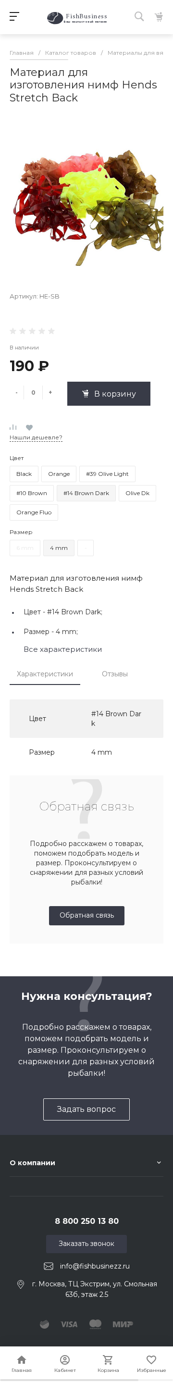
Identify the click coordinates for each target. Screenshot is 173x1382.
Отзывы (115, 674)
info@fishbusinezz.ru (95, 1265)
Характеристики (45, 674)
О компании (32, 1162)
